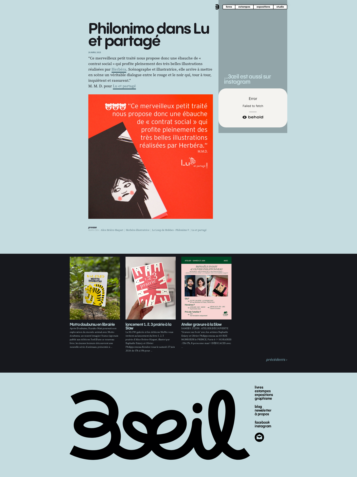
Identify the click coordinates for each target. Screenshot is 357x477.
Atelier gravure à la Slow (201, 325)
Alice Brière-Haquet (112, 230)
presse (92, 227)
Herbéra (119, 69)
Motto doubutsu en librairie (92, 325)
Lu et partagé (124, 86)
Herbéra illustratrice (137, 230)
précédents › (276, 359)
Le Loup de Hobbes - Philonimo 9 (170, 230)
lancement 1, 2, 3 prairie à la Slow (148, 326)
